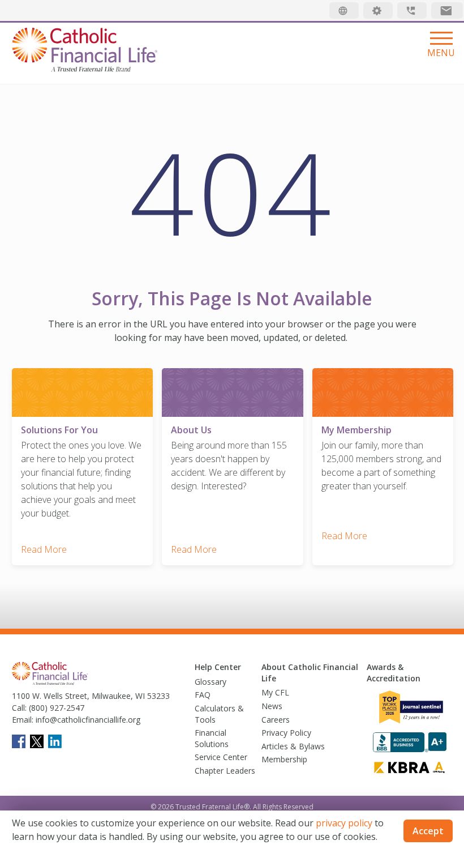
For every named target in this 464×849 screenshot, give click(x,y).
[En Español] (344, 10)
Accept (428, 831)
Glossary (210, 681)
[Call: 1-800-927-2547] (412, 10)
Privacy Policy (286, 732)
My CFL (275, 692)
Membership (284, 759)
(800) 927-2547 (55, 707)
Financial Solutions (212, 738)
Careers (275, 719)
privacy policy (344, 823)
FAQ (202, 694)
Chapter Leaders (225, 770)
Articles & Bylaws (293, 746)
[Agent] (378, 10)
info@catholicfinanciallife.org (86, 719)
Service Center (221, 757)
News (271, 706)
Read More (44, 549)
